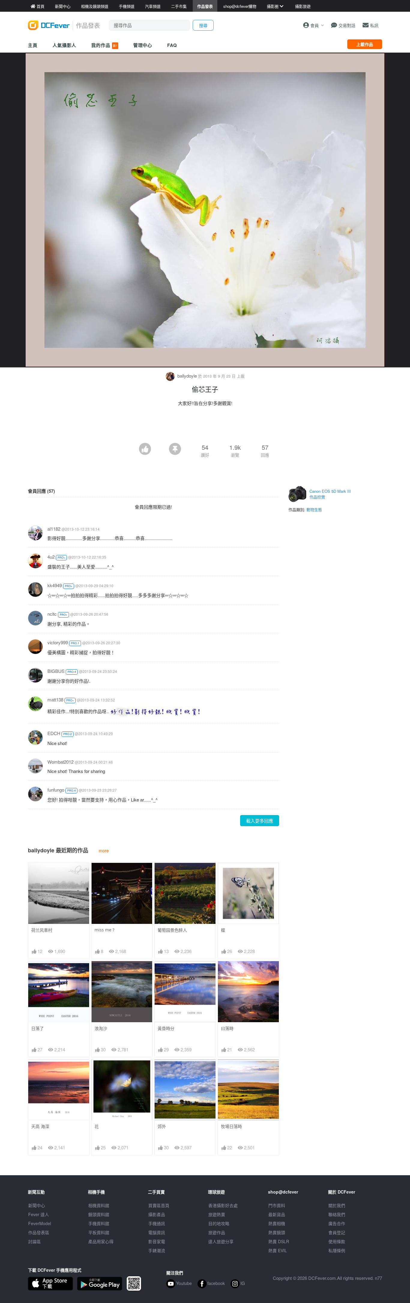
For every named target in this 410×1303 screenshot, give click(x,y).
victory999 (57, 642)
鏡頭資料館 (98, 1214)
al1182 (53, 529)
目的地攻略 (218, 1223)
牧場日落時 (231, 1126)
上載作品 (364, 44)
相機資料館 (98, 1205)
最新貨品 (276, 1214)
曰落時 (227, 1028)
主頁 (33, 45)
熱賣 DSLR (278, 1241)
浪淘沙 (101, 1028)
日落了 (37, 1028)
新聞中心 (36, 1205)
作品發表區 (38, 1232)
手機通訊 (156, 1223)
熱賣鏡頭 (276, 1232)
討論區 (34, 1241)
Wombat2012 (60, 762)
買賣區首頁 (158, 1205)
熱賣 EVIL (277, 1250)
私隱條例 (336, 1250)
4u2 (51, 556)
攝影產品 (156, 1214)
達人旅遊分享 (221, 1241)
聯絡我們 (336, 1214)
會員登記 (336, 1232)
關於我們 (336, 1205)
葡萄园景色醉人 (172, 930)
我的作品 (104, 45)
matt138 (55, 699)
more (104, 850)
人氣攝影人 (65, 45)
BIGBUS (56, 671)
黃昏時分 (166, 1028)
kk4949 (54, 585)
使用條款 (336, 1241)
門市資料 (276, 1205)
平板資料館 (98, 1232)
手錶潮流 (156, 1250)
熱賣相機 (276, 1223)
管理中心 (142, 45)
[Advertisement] (205, 426)
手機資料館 (98, 1223)
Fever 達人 (38, 1214)
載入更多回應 (259, 820)
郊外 (162, 1126)
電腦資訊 (156, 1232)
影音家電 (156, 1241)
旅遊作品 (216, 1232)
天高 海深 (40, 1126)
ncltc (52, 614)
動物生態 (314, 509)
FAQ (172, 45)
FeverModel (39, 1223)
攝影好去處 (223, 1205)
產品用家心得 (100, 1241)
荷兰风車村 (41, 930)
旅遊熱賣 (216, 1214)
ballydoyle (187, 376)
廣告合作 (336, 1223)
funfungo (55, 789)
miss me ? (104, 930)
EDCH (53, 733)
